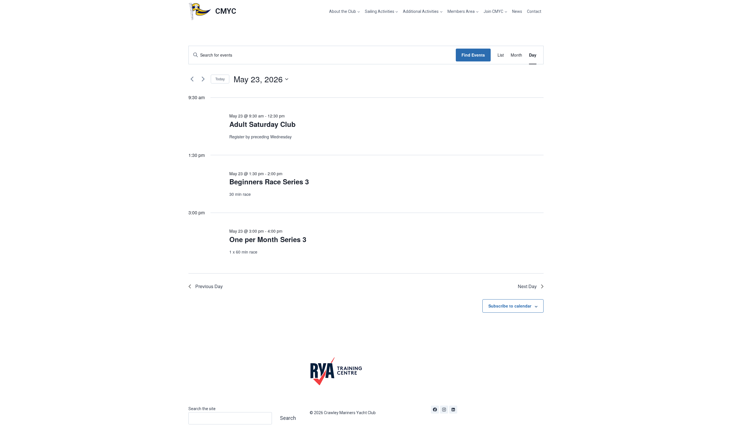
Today (220, 78)
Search (288, 418)
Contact (534, 11)
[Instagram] (444, 410)
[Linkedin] (453, 410)
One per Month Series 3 (267, 239)
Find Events (473, 55)
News (517, 11)
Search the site (202, 408)
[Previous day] (191, 79)
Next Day (527, 286)
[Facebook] (435, 410)
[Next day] (203, 79)
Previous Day (209, 286)
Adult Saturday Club (262, 124)
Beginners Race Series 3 (269, 181)
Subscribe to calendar (509, 306)
